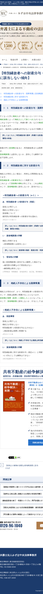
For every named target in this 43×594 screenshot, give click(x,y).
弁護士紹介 (36, 59)
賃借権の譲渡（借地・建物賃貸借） (13, 88)
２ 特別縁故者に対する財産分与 (14, 96)
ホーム (4, 59)
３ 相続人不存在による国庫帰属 (14, 100)
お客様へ (25, 59)
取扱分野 (14, 59)
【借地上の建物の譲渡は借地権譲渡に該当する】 (21, 466)
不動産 (6, 64)
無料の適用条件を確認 (25, 52)
